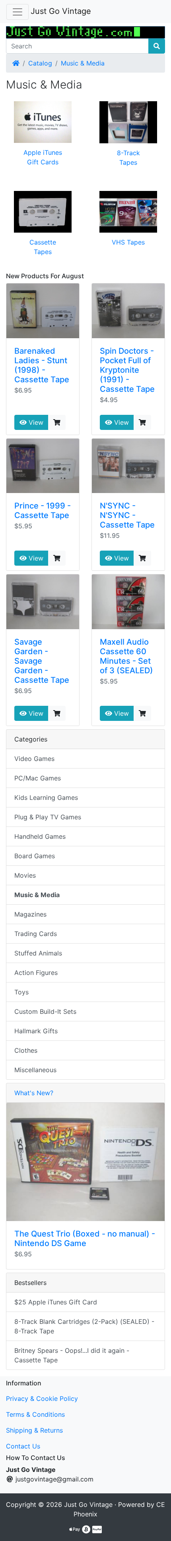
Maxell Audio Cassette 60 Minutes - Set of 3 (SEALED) (126, 656)
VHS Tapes (128, 242)
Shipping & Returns (34, 1430)
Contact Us (23, 1446)
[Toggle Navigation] (17, 12)
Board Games (34, 856)
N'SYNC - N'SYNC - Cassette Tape (127, 515)
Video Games (34, 759)
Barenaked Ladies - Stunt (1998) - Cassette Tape (41, 365)
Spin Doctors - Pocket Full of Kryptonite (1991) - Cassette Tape (127, 370)
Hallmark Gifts (36, 1031)
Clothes (25, 1050)
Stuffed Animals (38, 953)
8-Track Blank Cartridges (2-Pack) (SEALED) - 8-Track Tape (84, 1326)
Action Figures (36, 973)
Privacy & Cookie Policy (42, 1398)
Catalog (40, 63)
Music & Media (83, 63)
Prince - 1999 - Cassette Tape (42, 510)
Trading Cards (35, 934)
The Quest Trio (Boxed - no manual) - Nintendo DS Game (84, 1238)
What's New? (33, 1093)
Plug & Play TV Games (47, 817)
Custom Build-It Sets (45, 1011)
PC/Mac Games (37, 778)
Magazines (30, 914)
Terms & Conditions (35, 1414)
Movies (25, 875)
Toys (21, 992)
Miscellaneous (35, 1070)
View (35, 422)
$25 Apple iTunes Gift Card (55, 1302)
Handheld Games (40, 836)
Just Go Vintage (61, 11)
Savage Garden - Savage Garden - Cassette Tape (41, 661)
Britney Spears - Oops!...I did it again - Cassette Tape (71, 1355)
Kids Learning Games (46, 797)
